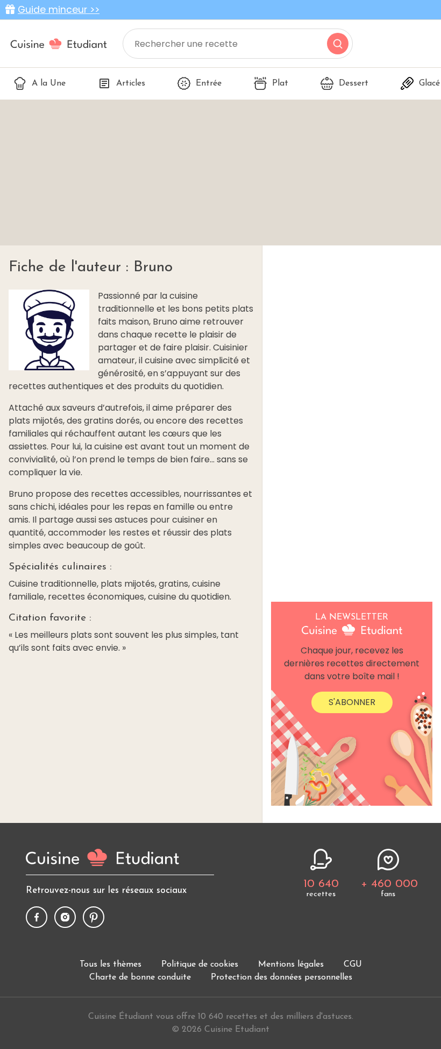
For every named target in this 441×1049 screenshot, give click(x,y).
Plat (280, 83)
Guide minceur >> (58, 9)
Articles (130, 83)
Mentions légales (291, 964)
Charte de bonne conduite (140, 977)
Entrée (209, 83)
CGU (353, 964)
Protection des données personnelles (281, 977)
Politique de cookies (199, 964)
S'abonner (352, 702)
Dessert (353, 83)
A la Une (49, 83)
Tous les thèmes (110, 964)
